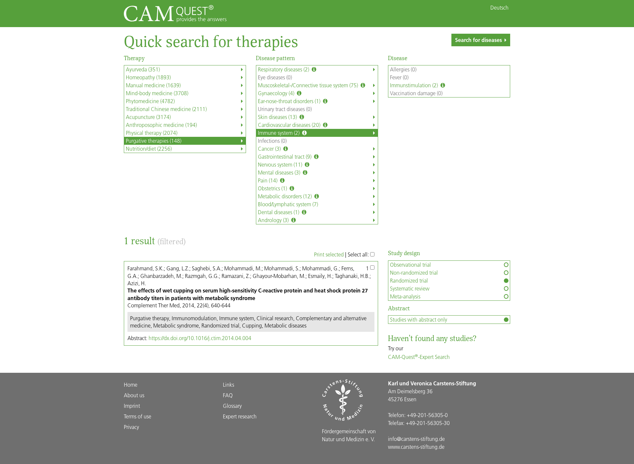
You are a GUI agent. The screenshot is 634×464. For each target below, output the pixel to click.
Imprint (132, 405)
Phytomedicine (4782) (150, 100)
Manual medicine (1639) (153, 85)
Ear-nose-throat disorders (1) (290, 100)
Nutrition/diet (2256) (149, 148)
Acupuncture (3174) (148, 116)
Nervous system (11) (280, 164)
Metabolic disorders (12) (285, 196)
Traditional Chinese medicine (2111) (166, 108)
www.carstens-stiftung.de (416, 446)
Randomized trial (409, 280)
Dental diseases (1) (279, 212)
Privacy (131, 426)
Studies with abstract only (418, 319)
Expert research (240, 416)
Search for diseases (478, 39)
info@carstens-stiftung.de (416, 438)
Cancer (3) (270, 148)
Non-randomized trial (414, 272)
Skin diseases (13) (278, 116)
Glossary (232, 405)
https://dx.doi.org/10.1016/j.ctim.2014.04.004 (200, 337)
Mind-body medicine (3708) (157, 93)
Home (130, 384)
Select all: (359, 254)
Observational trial (410, 264)
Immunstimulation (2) (414, 85)
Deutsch (499, 7)
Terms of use (137, 416)
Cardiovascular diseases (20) (290, 124)
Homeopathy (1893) (148, 77)
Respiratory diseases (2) (284, 69)
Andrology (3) (274, 219)
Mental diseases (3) (279, 172)
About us (134, 395)
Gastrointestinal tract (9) (285, 156)
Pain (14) (268, 180)
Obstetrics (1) (273, 188)
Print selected (329, 254)
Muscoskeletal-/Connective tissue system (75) (308, 85)
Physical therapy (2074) (151, 132)
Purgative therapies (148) (153, 140)
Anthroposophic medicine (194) (161, 124)
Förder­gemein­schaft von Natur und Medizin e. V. (349, 435)
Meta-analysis (405, 296)
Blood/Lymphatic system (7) (288, 204)
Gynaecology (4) (277, 93)
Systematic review (409, 288)
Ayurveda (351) (143, 69)
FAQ (228, 395)
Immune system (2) (279, 132)
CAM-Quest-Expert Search (419, 356)
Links (228, 384)
